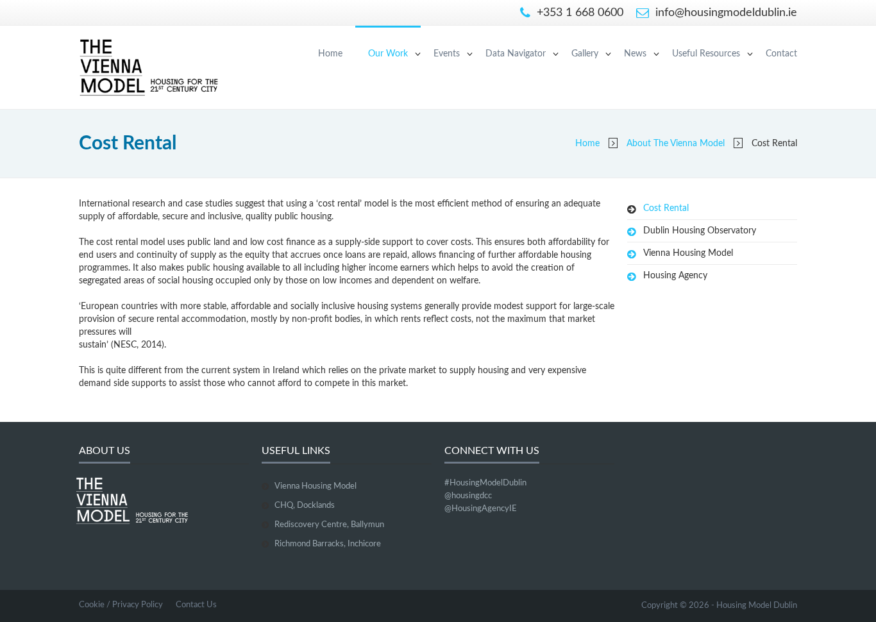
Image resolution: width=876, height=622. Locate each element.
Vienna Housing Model (688, 253)
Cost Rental (666, 208)
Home (330, 53)
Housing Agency (675, 275)
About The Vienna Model (676, 143)
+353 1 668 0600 (578, 13)
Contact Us (196, 605)
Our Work (388, 53)
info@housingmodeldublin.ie (724, 13)
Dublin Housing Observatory (699, 230)
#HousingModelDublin (485, 483)
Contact (781, 53)
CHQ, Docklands (304, 505)
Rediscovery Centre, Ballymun (329, 525)
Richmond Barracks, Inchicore (327, 544)
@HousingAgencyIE (480, 509)
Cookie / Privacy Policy (121, 605)
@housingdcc (468, 496)
